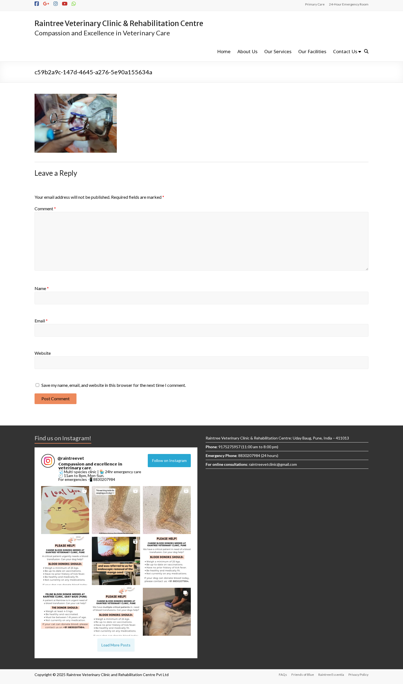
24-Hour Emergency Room (348, 4)
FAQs (283, 674)
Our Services (277, 51)
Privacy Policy (358, 674)
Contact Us (345, 51)
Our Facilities (312, 51)
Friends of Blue (302, 674)
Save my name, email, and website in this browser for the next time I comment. (113, 385)
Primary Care (315, 4)
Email (41, 320)
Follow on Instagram (169, 460)
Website (43, 353)
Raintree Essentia (331, 674)
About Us (247, 51)
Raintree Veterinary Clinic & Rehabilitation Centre (119, 23)
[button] (65, 510)
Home (224, 51)
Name (42, 288)
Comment (45, 208)
